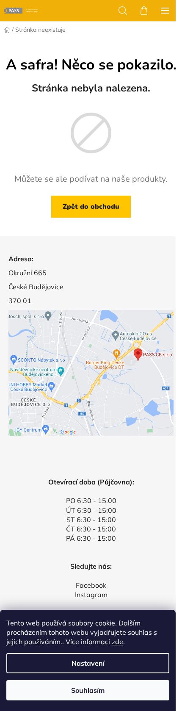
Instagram (91, 594)
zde (117, 641)
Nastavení (88, 663)
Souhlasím (88, 690)
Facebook (91, 585)
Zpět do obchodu (91, 206)
